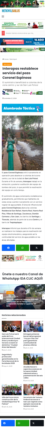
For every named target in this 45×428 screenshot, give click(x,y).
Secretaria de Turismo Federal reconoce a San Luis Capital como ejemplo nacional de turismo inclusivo (32, 401)
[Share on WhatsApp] (22, 248)
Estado (10, 293)
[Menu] (3, 16)
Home (6, 59)
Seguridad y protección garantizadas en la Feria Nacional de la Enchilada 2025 (10, 358)
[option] (22, 297)
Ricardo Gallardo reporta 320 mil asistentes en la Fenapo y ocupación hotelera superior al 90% (22, 302)
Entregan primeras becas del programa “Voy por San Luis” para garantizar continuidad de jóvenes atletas (32, 339)
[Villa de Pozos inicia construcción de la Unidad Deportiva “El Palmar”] (12, 389)
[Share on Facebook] (8, 248)
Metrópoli (13, 59)
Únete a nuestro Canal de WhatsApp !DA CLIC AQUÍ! (22, 276)
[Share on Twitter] (36, 248)
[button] (22, 142)
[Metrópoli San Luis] (11, 10)
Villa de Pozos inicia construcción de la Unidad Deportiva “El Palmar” (10, 400)
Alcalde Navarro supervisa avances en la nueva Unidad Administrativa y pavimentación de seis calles (33, 372)
